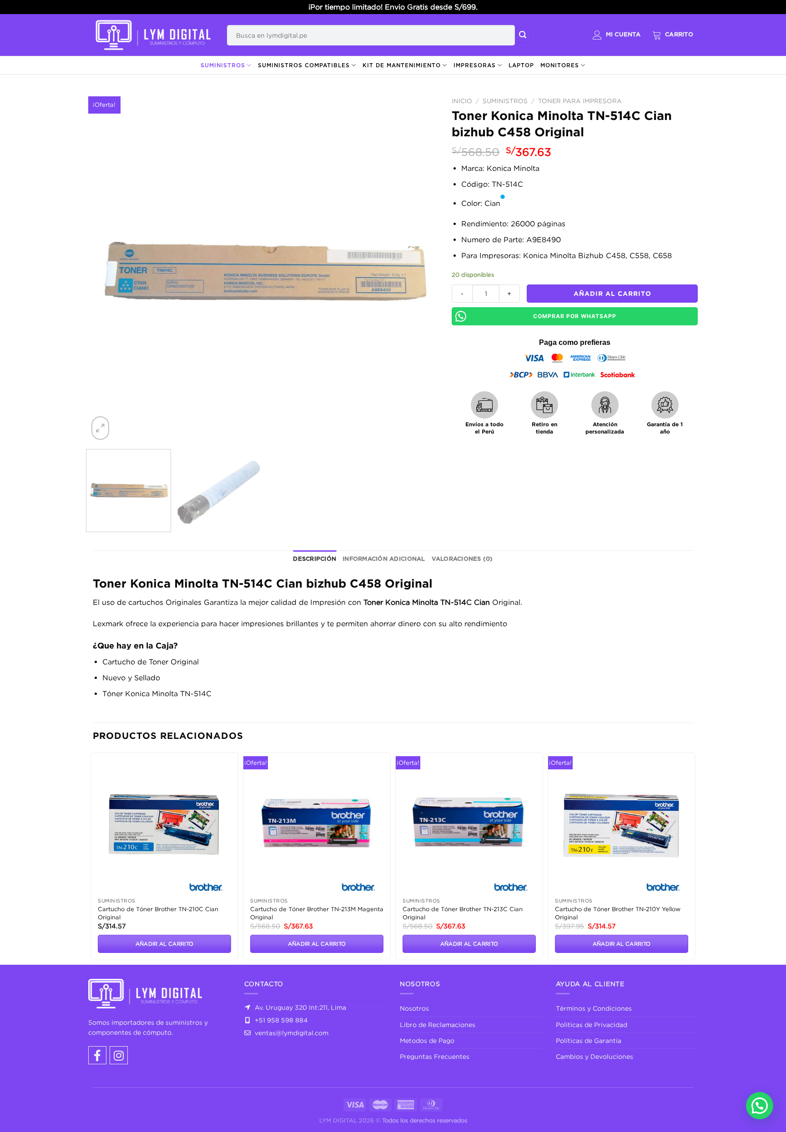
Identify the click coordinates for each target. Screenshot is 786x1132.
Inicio (462, 101)
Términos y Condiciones (594, 1008)
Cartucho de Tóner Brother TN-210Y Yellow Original (617, 913)
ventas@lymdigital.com (290, 1032)
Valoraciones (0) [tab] (462, 559)
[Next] (420, 268)
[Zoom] (100, 428)
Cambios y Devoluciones (594, 1056)
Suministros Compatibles (304, 65)
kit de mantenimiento (402, 65)
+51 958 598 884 (280, 1020)
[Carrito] (672, 35)
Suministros (223, 65)
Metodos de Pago (427, 1040)
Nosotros (414, 1008)
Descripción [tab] (314, 559)
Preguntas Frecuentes (434, 1056)
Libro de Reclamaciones (437, 1024)
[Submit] (522, 35)
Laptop (521, 65)
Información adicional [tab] (384, 559)
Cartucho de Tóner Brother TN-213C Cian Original (463, 913)
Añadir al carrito (612, 293)
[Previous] (107, 268)
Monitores (559, 65)
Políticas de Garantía (588, 1040)
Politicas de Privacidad (591, 1024)
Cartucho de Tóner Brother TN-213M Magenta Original (316, 913)
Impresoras (474, 65)
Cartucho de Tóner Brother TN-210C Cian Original (158, 913)
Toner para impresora (580, 101)
